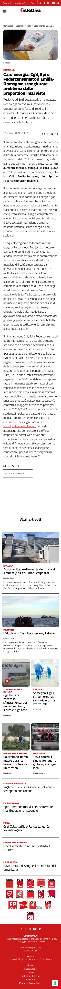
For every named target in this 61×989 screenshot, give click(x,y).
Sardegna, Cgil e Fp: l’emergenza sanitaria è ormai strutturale (44, 698)
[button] (43, 134)
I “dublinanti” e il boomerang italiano (29, 633)
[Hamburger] (4, 11)
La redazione (20, 3)
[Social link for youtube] (53, 3)
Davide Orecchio (39, 773)
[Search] (33, 3)
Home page (8, 26)
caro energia (16, 473)
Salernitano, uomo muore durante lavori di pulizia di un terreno (15, 762)
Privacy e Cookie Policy (30, 983)
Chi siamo (30, 965)
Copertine (20, 26)
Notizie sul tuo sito (30, 976)
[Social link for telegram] (58, 3)
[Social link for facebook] (44, 3)
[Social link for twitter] (40, 3)
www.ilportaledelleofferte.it (19, 426)
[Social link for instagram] (48, 3)
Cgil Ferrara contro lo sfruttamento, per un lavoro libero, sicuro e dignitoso (15, 702)
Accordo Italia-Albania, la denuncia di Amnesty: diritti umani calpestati (29, 571)
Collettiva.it (30, 935)
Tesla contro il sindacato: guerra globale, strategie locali (44, 762)
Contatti (7, 3)
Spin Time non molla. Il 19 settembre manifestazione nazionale (28, 808)
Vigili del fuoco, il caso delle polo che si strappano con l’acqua (29, 789)
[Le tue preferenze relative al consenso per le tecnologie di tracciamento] (55, 983)
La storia (30, 979)
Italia (29, 26)
